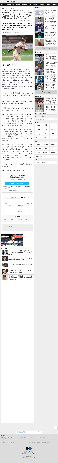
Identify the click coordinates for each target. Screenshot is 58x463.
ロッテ (53, 137)
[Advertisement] (17, 351)
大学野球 (38, 442)
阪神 (46, 125)
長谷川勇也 (28, 73)
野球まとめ (49, 442)
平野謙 (45, 148)
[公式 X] (27, 448)
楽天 (53, 133)
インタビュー (27, 219)
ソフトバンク (11, 219)
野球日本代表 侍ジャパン (18, 442)
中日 (46, 129)
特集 (30, 4)
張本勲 (38, 144)
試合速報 (18, 4)
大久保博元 (46, 152)
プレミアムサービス (26, 451)
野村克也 (38, 148)
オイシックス (4, 438)
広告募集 (24, 453)
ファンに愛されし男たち (19, 219)
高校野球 (33, 442)
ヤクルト (53, 129)
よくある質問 (33, 451)
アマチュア (41, 4)
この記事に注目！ (13, 197)
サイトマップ (26, 452)
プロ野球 (35, 4)
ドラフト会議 (9, 442)
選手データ (24, 4)
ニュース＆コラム (10, 4)
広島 (38, 125)
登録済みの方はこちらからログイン (17, 190)
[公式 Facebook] (30, 448)
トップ (2, 4)
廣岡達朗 (45, 144)
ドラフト (48, 4)
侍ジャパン (54, 4)
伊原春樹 (53, 152)
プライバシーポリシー (31, 453)
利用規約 (32, 452)
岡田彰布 (53, 144)
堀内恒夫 (53, 148)
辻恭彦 (38, 152)
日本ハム (45, 137)
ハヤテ (49, 437)
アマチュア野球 (27, 442)
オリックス (38, 137)
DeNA (53, 125)
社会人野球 (43, 442)
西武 (46, 133)
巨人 (38, 129)
